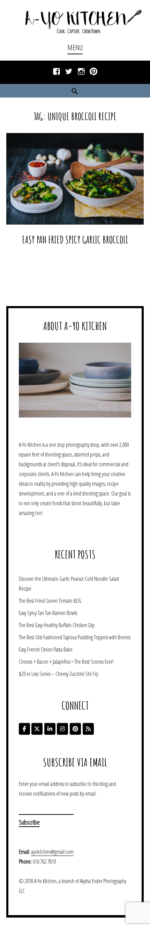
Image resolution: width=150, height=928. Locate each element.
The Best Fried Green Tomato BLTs (50, 601)
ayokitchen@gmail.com (52, 852)
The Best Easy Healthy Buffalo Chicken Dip (57, 625)
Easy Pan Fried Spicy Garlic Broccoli (75, 239)
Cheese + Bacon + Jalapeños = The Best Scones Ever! (66, 661)
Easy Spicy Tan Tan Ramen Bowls (48, 613)
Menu (75, 47)
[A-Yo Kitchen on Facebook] (24, 729)
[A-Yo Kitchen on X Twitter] (37, 729)
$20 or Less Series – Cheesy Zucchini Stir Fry (58, 674)
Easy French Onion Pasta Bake (46, 649)
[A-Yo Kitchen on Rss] (88, 729)
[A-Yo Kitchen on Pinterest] (75, 729)
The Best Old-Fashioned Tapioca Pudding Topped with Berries (74, 637)
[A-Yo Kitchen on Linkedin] (49, 729)
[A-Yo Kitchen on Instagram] (62, 729)
